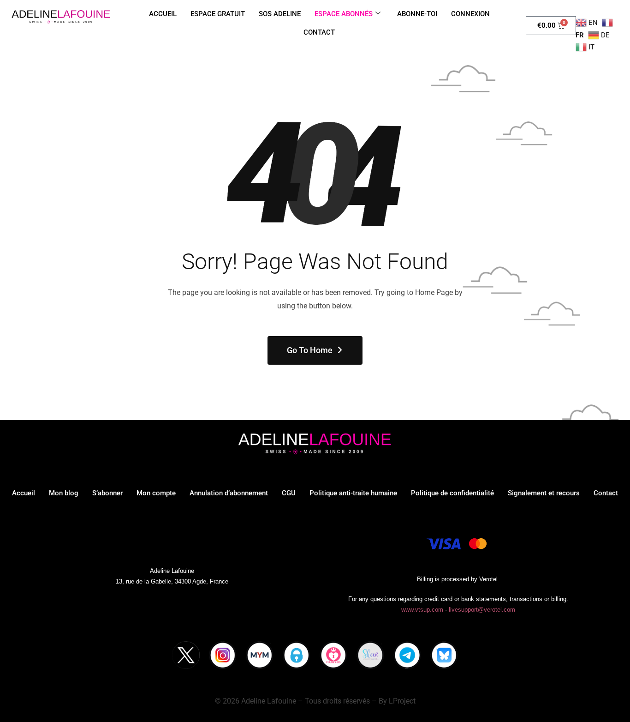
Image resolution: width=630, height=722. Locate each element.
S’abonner (107, 493)
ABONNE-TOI (417, 14)
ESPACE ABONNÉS (344, 14)
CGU (289, 493)
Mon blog (63, 493)
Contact (606, 493)
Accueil (23, 493)
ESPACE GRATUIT (217, 14)
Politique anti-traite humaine (353, 493)
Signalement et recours (544, 493)
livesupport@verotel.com (482, 609)
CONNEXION (470, 14)
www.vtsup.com (422, 609)
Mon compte (156, 493)
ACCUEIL (163, 14)
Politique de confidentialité (452, 493)
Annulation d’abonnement (229, 493)
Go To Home (310, 350)
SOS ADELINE (280, 14)
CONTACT (319, 32)
